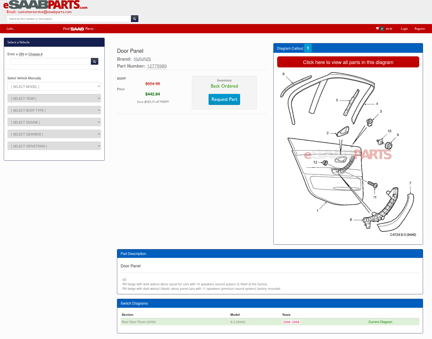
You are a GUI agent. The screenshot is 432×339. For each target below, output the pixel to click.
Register (420, 28)
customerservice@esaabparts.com (45, 11)
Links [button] (10, 28)
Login (404, 28)
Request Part (224, 99)
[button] (79, 28)
